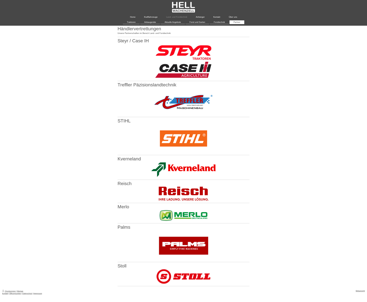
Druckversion (10, 291)
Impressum (37, 294)
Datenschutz (27, 294)
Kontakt (5, 294)
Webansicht (360, 291)
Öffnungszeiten (15, 294)
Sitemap (20, 291)
